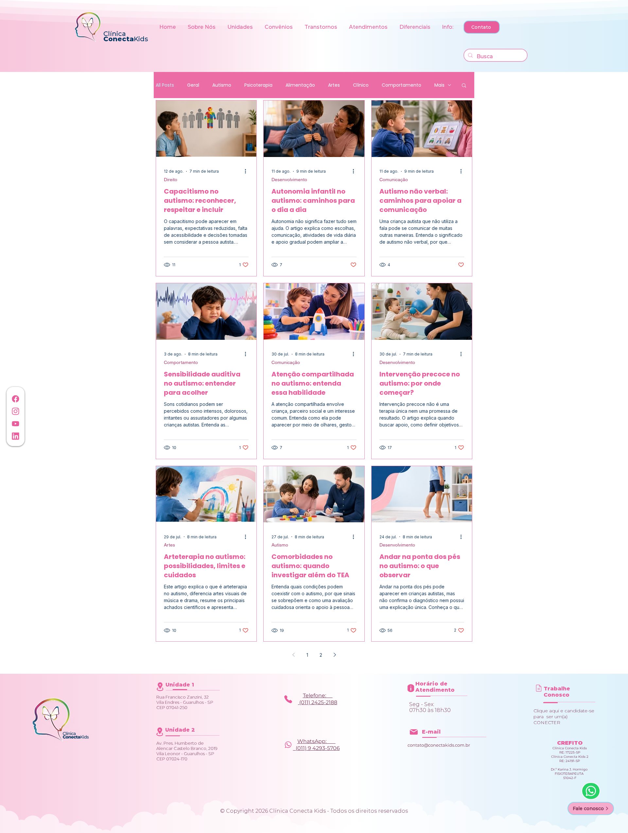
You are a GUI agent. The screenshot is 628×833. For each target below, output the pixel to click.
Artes (334, 85)
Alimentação (300, 85)
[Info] (288, 699)
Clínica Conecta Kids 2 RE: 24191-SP (569, 759)
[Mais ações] (248, 171)
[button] (202, 27)
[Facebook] (15, 399)
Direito (170, 179)
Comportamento (401, 85)
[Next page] (334, 655)
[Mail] (538, 688)
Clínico (361, 85)
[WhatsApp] (591, 791)
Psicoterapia (258, 85)
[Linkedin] (15, 436)
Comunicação (393, 179)
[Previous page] (293, 655)
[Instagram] (15, 411)
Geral (193, 85)
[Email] (414, 732)
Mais (439, 85)
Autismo (221, 85)
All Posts (165, 85)
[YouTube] (15, 423)
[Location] (160, 686)
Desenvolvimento (289, 179)
